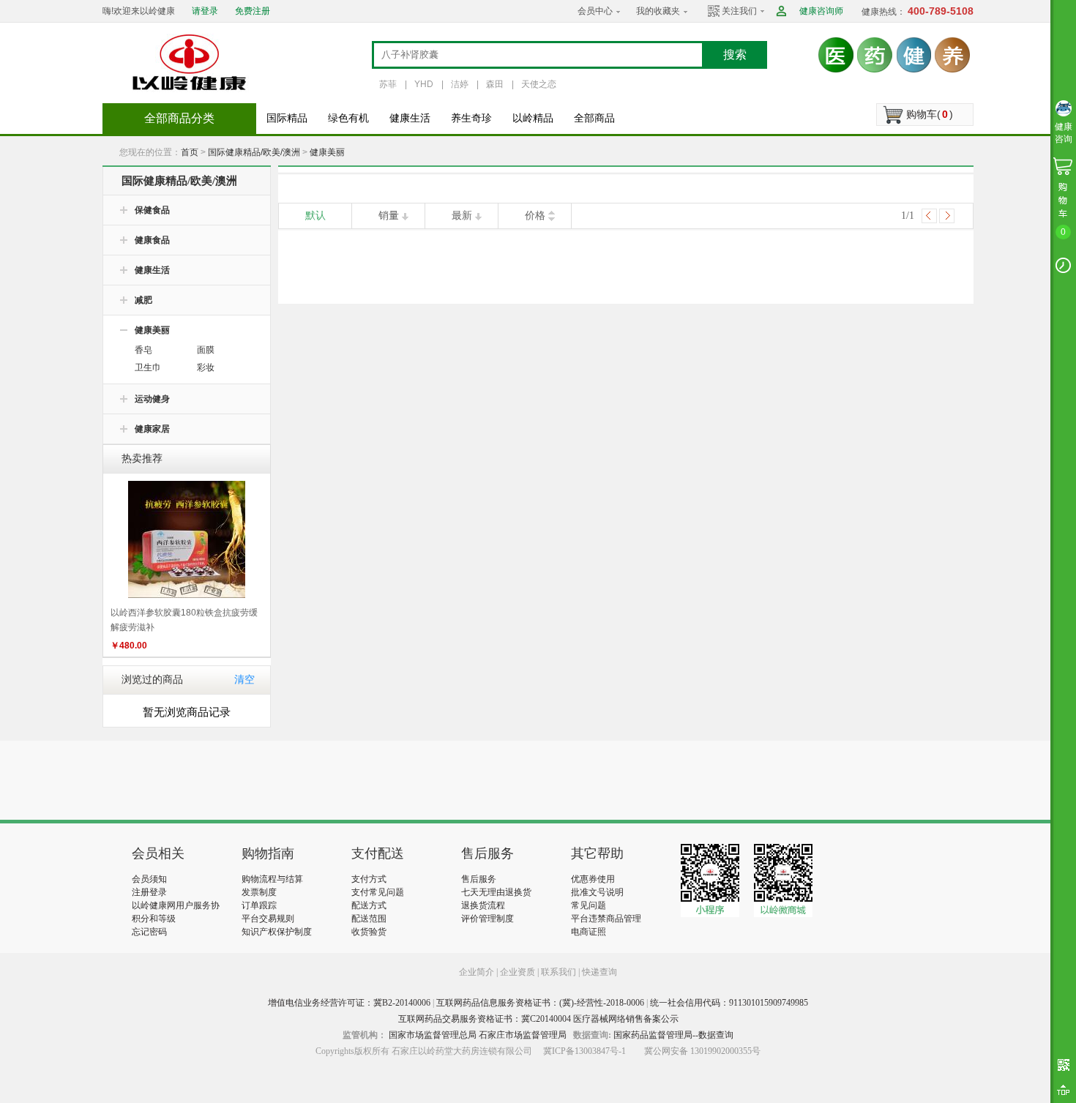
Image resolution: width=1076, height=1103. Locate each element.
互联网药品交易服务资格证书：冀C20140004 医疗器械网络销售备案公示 (538, 1019)
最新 (462, 215)
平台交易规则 (268, 918)
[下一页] (946, 216)
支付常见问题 (377, 892)
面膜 (205, 350)
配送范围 (368, 918)
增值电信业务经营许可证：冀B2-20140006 (349, 1003)
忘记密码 (149, 932)
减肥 (143, 300)
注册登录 (149, 892)
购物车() (929, 114)
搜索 (735, 54)
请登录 (205, 11)
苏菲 (388, 84)
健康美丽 (327, 152)
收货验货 (368, 932)
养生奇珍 (471, 118)
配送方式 (368, 905)
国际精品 (286, 118)
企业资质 (517, 972)
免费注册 (252, 11)
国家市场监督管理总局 (433, 1035)
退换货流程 (483, 905)
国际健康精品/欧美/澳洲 (254, 152)
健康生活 (409, 118)
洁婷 (459, 84)
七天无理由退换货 (496, 892)
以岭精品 (532, 118)
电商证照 (588, 932)
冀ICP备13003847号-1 (584, 1051)
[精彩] (211, 780)
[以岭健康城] (190, 62)
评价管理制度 (487, 918)
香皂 (143, 350)
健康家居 (152, 429)
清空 (244, 679)
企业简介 (477, 972)
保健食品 (152, 210)
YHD (423, 84)
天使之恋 (538, 84)
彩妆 (205, 367)
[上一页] (929, 216)
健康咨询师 (821, 11)
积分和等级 (154, 918)
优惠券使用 (593, 879)
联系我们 (558, 972)
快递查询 (599, 972)
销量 (388, 215)
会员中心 (595, 11)
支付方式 (368, 879)
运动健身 (152, 399)
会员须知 (149, 879)
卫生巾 (148, 367)
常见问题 (588, 905)
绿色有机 (348, 118)
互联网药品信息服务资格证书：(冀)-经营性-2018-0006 (540, 1003)
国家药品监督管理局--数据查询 (673, 1035)
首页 (189, 152)
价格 (535, 215)
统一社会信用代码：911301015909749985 (729, 1003)
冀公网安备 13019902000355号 (702, 1051)
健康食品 (152, 240)
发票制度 (259, 892)
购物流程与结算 (272, 879)
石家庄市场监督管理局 (523, 1035)
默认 (315, 215)
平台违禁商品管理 (606, 918)
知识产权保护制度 (277, 932)
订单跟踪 (259, 905)
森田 (495, 84)
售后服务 (478, 879)
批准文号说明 (597, 892)
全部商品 (594, 118)
